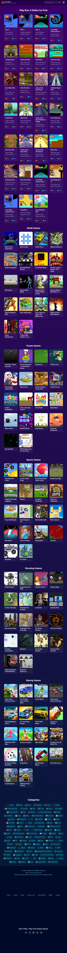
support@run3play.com (35, 872)
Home (8, 895)
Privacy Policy (42, 895)
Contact (58, 895)
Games (16, 895)
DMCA (51, 895)
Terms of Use (31, 895)
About (22, 895)
